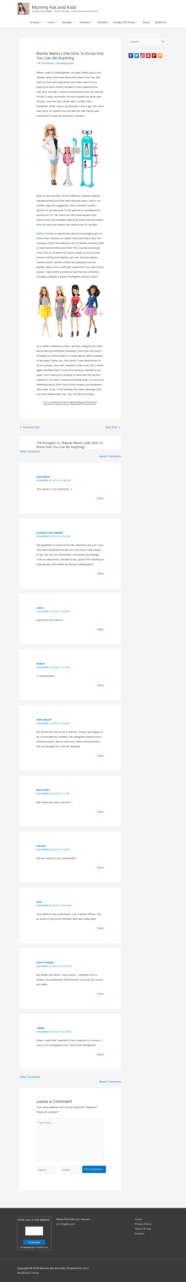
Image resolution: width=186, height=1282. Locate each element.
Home (138, 1219)
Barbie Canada (45, 233)
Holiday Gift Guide (124, 22)
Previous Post (29, 427)
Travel (50, 22)
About (146, 22)
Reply (100, 498)
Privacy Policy (143, 1224)
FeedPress (41, 1247)
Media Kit (160, 22)
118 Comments (45, 63)
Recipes (67, 22)
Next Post (113, 427)
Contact (139, 1233)
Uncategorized (65, 63)
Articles (34, 22)
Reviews (103, 22)
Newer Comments (110, 456)
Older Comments (30, 451)
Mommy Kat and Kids (54, 7)
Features (85, 22)
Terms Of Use (143, 1228)
